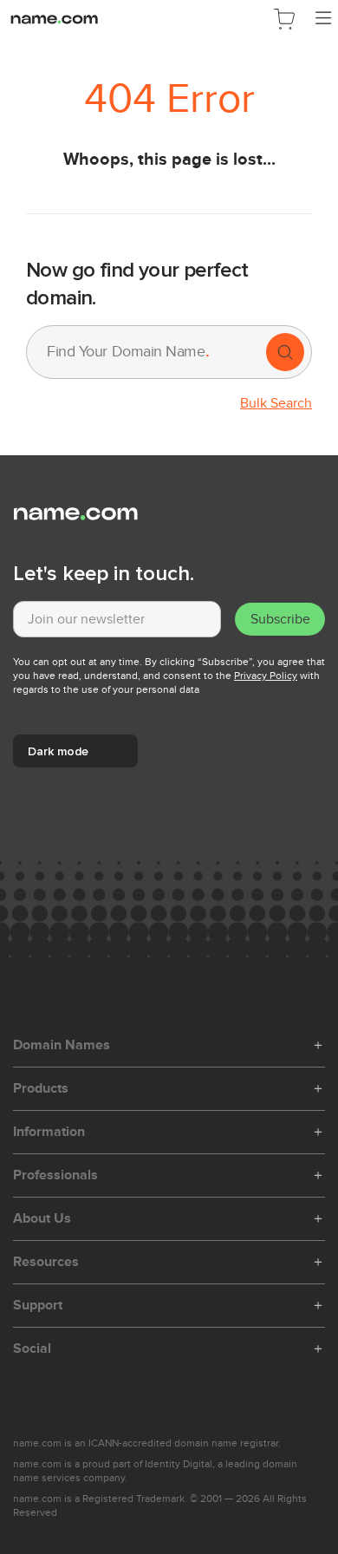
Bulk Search (276, 403)
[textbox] (117, 619)
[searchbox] (145, 352)
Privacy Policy (265, 675)
